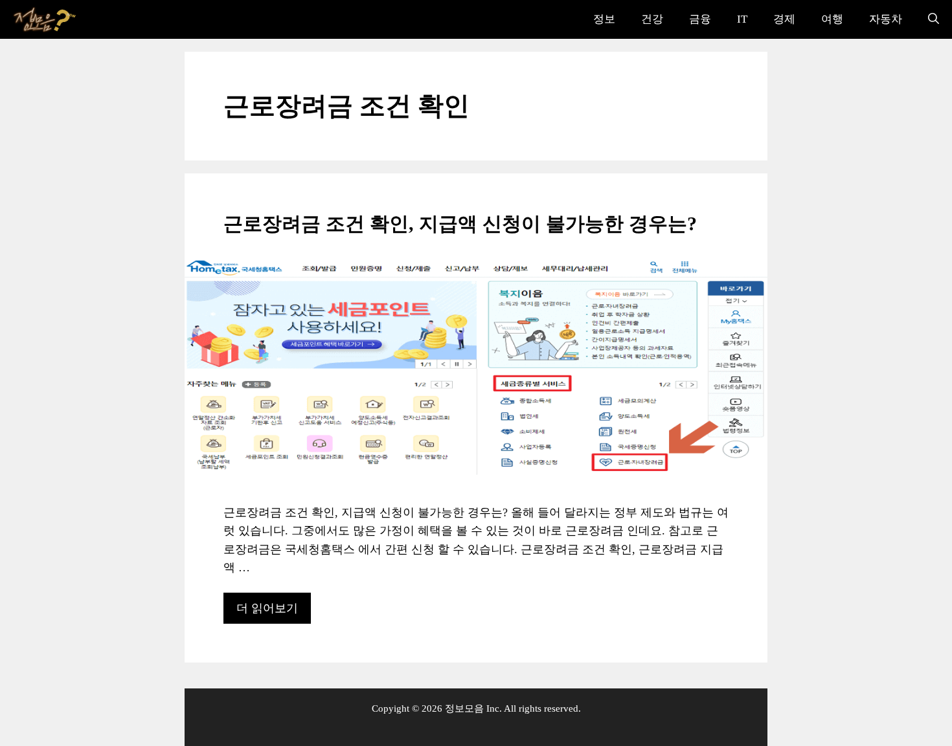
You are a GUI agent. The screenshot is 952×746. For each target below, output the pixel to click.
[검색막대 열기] (933, 19)
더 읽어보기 (267, 608)
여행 (832, 19)
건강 (652, 19)
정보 (604, 19)
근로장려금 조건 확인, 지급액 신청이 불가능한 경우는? (460, 223)
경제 (784, 19)
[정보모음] (45, 19)
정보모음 (464, 708)
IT (742, 19)
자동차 (885, 19)
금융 (700, 19)
